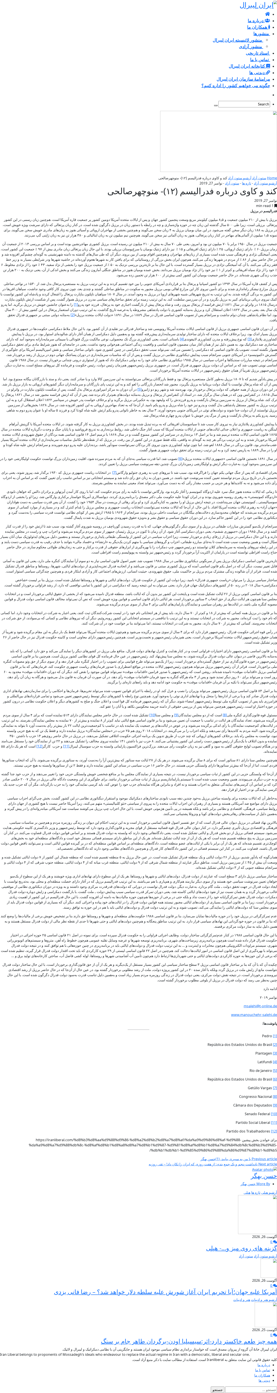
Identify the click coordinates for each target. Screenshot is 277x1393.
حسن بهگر (264, 1175)
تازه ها (246, 183)
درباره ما (264, 1364)
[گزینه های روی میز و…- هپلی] (257, 1214)
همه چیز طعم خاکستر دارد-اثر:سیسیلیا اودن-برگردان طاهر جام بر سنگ (189, 1341)
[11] (66, 746)
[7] (114, 472)
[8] (225, 715)
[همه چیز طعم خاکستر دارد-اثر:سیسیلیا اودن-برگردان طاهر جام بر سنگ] (266, 1314)
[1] (76, 304)
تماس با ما (262, 1370)
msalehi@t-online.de (260, 1006)
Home (272, 178)
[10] (152, 715)
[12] (39, 746)
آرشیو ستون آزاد (239, 178)
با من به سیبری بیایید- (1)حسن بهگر (239, 1159)
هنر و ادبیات (241, 1299)
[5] (139, 389)
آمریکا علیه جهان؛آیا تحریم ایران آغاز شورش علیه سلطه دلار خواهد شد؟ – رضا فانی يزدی (165, 1292)
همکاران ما (262, 1375)
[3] (250, 339)
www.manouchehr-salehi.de (254, 1014)
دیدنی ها (264, 1380)
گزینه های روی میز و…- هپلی (241, 1248)
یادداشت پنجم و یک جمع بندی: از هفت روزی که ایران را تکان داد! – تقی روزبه (213, 1164)
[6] (180, 458)
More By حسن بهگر (255, 1183)
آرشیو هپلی (269, 1192)
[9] (176, 715)
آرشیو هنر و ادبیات (264, 1299)
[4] (182, 339)
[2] (73, 314)
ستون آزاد (259, 178)
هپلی (247, 1192)
